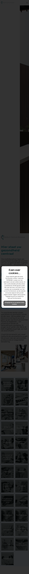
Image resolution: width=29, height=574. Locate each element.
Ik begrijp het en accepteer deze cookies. (14, 303)
